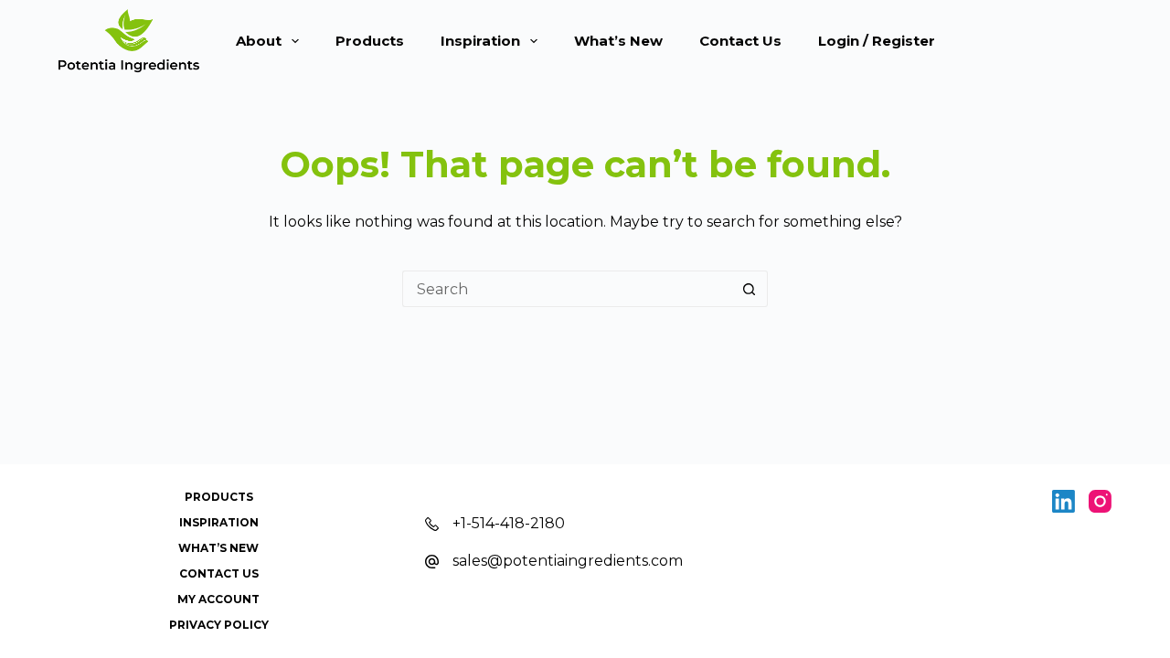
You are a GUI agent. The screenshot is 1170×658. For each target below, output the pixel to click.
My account (218, 599)
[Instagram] (1100, 501)
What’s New (618, 40)
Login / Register (876, 40)
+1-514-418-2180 (508, 523)
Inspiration (480, 40)
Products (369, 40)
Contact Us (740, 40)
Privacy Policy (219, 624)
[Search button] (749, 289)
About (259, 40)
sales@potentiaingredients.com (567, 560)
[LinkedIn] (1063, 501)
